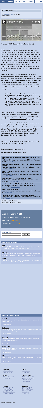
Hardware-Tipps (8, 389)
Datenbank (6, 346)
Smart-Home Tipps (9, 393)
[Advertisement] (21, 290)
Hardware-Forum (8, 387)
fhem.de (18, 141)
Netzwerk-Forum (8, 390)
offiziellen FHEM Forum (31, 141)
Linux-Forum (26, 371)
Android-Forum (26, 379)
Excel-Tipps (25, 393)
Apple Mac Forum (8, 377)
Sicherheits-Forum (27, 389)
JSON (4, 259)
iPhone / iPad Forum (28, 377)
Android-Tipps (26, 381)
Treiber (4, 318)
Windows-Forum (8, 371)
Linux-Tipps (25, 372)
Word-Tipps (25, 392)
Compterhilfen (5, 14)
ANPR (4, 252)
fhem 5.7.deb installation (10, 201)
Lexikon (12, 14)
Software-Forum (27, 387)
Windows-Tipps (7, 372)
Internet (5, 337)
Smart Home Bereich (19, 143)
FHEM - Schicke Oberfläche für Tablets (20, 44)
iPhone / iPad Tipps (28, 378)
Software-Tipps (26, 390)
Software (5, 328)
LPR (3, 245)
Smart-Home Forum (9, 392)
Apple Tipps (6, 378)
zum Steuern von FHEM (18, 119)
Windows (5, 356)
